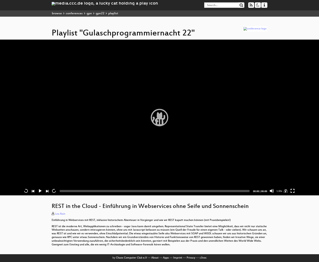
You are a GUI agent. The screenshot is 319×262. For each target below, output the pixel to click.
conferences (74, 13)
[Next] (47, 191)
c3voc (203, 257)
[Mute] (272, 191)
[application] (159, 117)
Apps (166, 257)
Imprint (177, 257)
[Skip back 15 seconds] (26, 191)
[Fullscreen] (292, 191)
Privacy (191, 257)
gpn (89, 13)
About (155, 257)
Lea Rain (60, 213)
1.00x (279, 191)
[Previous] (33, 191)
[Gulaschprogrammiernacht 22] (286, 191)
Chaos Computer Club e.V (131, 257)
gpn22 (100, 13)
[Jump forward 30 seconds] (54, 191)
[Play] (159, 117)
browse (57, 13)
